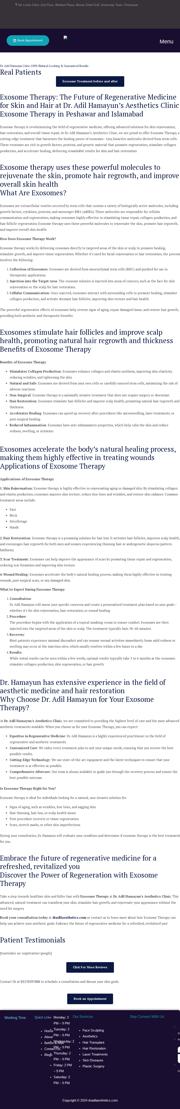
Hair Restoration (94, 1048)
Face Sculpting (93, 1030)
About (48, 1037)
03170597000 (30, 982)
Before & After (54, 1043)
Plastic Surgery (93, 1066)
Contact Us (52, 1049)
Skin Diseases (93, 1060)
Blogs (48, 1055)
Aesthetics (90, 1036)
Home (48, 1031)
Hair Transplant (94, 1042)
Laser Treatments (95, 1054)
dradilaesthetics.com (103, 1100)
